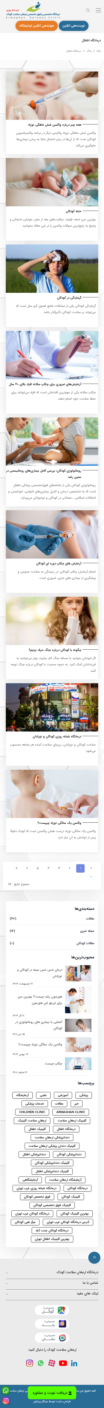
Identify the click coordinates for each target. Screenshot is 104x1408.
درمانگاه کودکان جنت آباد (52, 1230)
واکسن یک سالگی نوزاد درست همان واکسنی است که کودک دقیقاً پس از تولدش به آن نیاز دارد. (53, 834)
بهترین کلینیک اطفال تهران (52, 1239)
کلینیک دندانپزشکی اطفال (52, 1171)
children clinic (32, 1112)
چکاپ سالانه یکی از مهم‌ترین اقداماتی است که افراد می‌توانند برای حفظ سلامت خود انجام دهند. (53, 395)
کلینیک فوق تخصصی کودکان (52, 1205)
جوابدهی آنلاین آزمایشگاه (36, 25)
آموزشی (63, 1095)
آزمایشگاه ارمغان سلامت (65, 1179)
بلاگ (88, 51)
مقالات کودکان (52, 943)
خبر (76, 1103)
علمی (43, 1095)
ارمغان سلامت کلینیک (32, 1120)
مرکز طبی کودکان (25, 1222)
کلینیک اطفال (37, 1129)
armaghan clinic (70, 1112)
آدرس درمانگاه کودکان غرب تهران (68, 1222)
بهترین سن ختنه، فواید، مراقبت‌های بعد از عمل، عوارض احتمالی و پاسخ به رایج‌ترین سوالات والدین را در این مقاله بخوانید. (53, 222)
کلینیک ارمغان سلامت (72, 1120)
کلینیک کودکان (70, 1196)
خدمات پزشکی (34, 1103)
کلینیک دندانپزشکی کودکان (52, 1162)
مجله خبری (52, 931)
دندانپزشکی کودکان (69, 1154)
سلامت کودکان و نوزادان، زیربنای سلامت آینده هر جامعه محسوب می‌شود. (53, 748)
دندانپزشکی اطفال (34, 1154)
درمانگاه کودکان (77, 1188)
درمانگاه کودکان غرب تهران (32, 1213)
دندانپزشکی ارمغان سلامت (52, 1137)
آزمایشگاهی (30, 1179)
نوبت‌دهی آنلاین (73, 25)
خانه (99, 51)
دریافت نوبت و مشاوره (50, 1394)
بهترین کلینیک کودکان (74, 1213)
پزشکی (83, 1095)
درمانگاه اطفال (73, 51)
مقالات (52, 918)
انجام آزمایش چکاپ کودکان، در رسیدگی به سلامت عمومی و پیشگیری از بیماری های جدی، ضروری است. (57, 575)
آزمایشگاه (22, 1095)
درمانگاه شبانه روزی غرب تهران (36, 1188)
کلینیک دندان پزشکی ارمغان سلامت (52, 1146)
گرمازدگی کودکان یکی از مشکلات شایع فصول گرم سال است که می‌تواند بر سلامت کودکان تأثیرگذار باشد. (56, 309)
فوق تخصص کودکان (37, 1196)
